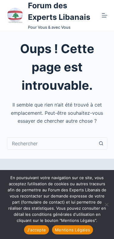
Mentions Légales (72, 229)
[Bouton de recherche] (101, 143)
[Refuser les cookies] (106, 204)
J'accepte (36, 229)
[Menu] (104, 15)
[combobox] (51, 143)
